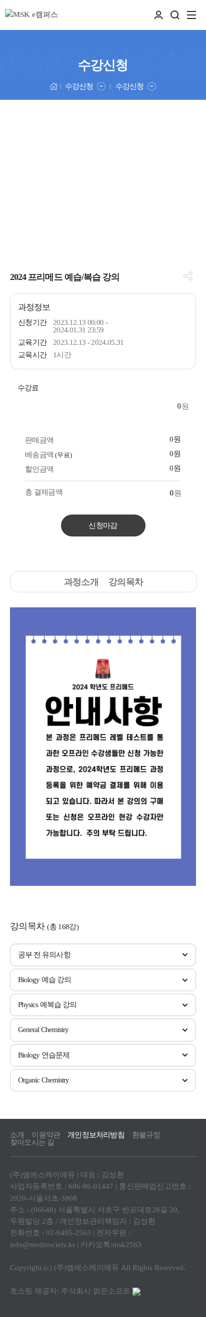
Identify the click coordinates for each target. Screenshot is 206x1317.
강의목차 (125, 582)
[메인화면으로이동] (31, 15)
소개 (17, 1135)
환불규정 (146, 1135)
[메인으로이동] (54, 85)
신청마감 (102, 525)
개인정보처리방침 (96, 1135)
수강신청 (79, 86)
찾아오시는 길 (32, 1142)
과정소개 (81, 582)
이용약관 (46, 1135)
